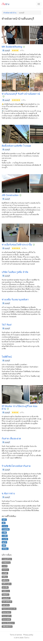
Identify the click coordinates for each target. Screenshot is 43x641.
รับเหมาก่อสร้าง (6, 616)
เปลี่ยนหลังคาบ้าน (7, 626)
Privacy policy (28, 634)
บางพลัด (4, 536)
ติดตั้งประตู (5, 580)
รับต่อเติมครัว (6, 598)
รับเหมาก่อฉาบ (6, 612)
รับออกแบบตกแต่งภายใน (9, 609)
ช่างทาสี (4, 566)
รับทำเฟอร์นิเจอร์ (6, 602)
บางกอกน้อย (5, 529)
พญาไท (4, 542)
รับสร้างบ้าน (5, 605)
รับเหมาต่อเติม (6, 619)
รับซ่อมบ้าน (5, 594)
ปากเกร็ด (4, 539)
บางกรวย (4, 526)
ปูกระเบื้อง (5, 587)
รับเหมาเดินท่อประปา (8, 623)
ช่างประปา (5, 569)
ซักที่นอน (4, 577)
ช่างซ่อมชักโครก (6, 559)
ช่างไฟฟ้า (4, 573)
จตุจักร (4, 519)
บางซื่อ (4, 532)
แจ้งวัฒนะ (5, 549)
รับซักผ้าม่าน (5, 591)
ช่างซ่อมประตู (6, 562)
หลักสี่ (3, 545)
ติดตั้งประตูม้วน (6, 584)
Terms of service (16, 634)
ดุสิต (3, 523)
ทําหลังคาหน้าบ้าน (9, 12)
